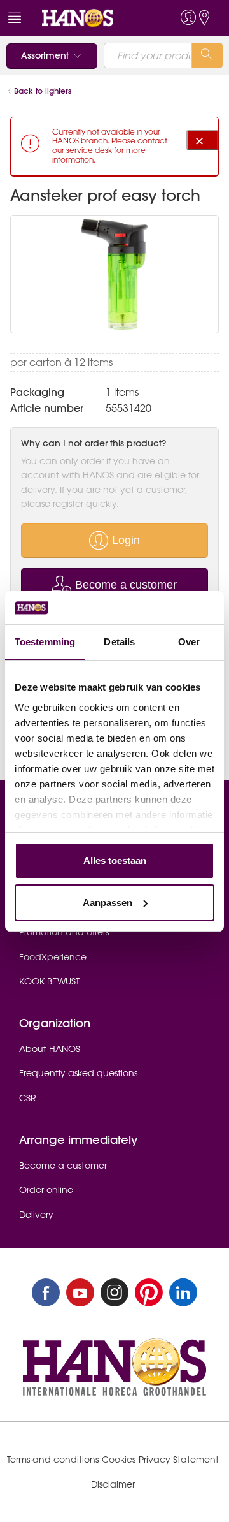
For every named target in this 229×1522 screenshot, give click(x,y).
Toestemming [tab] (45, 641)
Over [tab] (189, 641)
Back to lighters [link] (42, 90)
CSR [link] (27, 1098)
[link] (91, 18)
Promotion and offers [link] (64, 932)
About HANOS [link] (49, 1049)
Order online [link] (46, 1189)
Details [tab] (119, 641)
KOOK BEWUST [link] (49, 981)
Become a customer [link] (63, 1165)
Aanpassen (107, 902)
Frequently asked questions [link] (78, 1073)
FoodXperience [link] (53, 957)
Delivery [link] (36, 1214)
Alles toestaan (114, 860)
